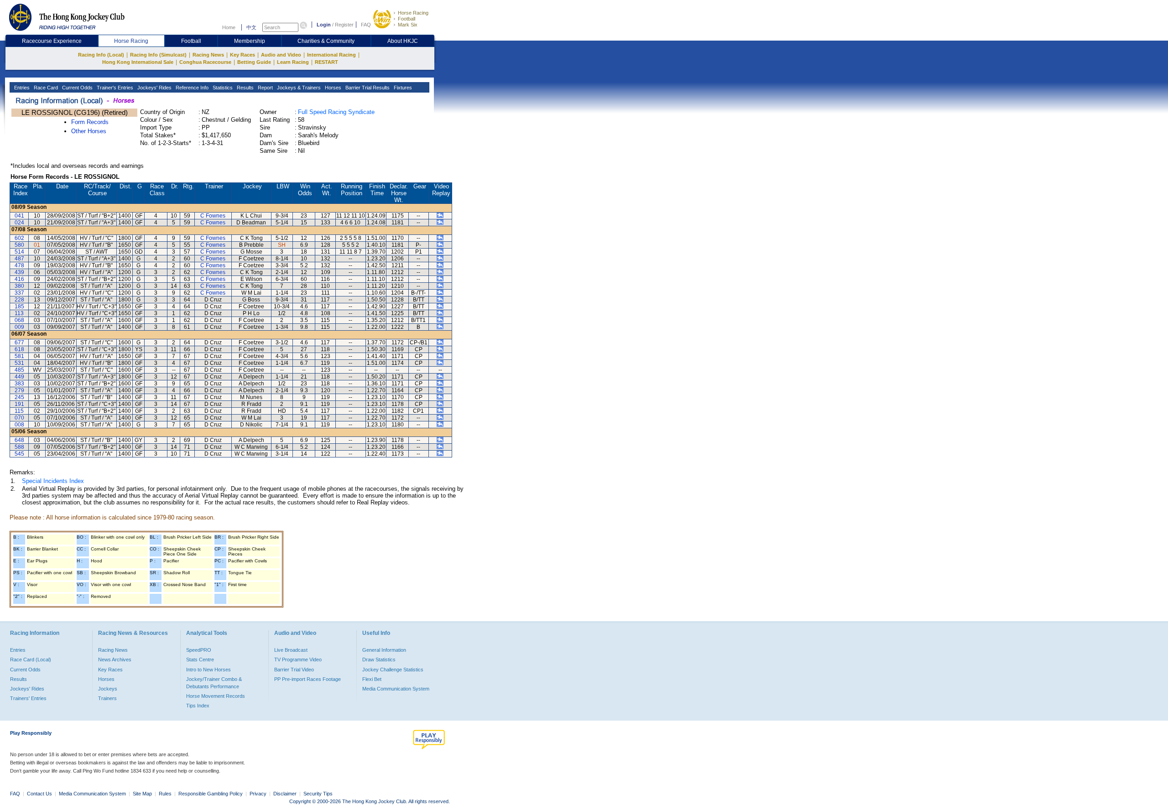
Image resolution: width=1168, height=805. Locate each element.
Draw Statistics (379, 659)
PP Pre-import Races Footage (307, 679)
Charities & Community (326, 41)
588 (19, 447)
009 (19, 327)
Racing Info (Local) (101, 54)
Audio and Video (281, 54)
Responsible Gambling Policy (210, 793)
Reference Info (191, 87)
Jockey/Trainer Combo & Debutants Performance (214, 682)
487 (19, 258)
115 (19, 411)
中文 (251, 27)
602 (19, 238)
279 (19, 390)
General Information (384, 650)
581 (19, 356)
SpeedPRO (198, 650)
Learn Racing (293, 62)
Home (228, 27)
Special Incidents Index (53, 481)
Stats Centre (200, 659)
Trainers (107, 698)
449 (19, 377)
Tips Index (197, 705)
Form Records (90, 122)
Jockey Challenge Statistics (392, 669)
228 (19, 299)
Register (344, 24)
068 (19, 320)
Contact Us (39, 793)
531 (19, 363)
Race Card (45, 87)
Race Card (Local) (30, 659)
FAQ (366, 24)
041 (19, 216)
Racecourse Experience (52, 41)
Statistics (222, 87)
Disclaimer (285, 793)
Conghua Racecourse (205, 62)
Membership (249, 41)
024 (19, 222)
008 (19, 424)
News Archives (114, 659)
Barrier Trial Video (294, 669)
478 (19, 265)
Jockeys (107, 688)
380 (19, 286)
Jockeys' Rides (154, 87)
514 (19, 252)
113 (19, 313)
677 (19, 342)
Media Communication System (395, 688)
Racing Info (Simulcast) (158, 54)
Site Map (142, 793)
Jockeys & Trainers (298, 87)
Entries (21, 87)
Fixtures (402, 87)
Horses (332, 87)
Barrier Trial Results (367, 87)
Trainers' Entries (28, 698)
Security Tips (318, 793)
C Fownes (212, 216)
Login (324, 24)
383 (19, 383)
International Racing (331, 54)
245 (19, 397)
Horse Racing (413, 13)
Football (406, 18)
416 (19, 279)
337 (19, 293)
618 (19, 349)
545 (19, 454)
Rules (166, 793)
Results (244, 87)
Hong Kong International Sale (137, 62)
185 (19, 306)
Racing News (208, 54)
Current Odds (77, 87)
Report (264, 87)
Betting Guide (254, 62)
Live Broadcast (291, 650)
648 (19, 440)
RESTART (326, 62)
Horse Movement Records (215, 696)
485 (19, 370)
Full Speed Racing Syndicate (336, 112)
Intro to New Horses (208, 669)
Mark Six (407, 24)
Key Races (242, 54)
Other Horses (88, 131)
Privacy (258, 793)
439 (19, 272)
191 (19, 404)
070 (19, 418)
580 (19, 245)
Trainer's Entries (114, 87)
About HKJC (402, 41)
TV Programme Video (298, 659)
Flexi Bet (371, 679)
